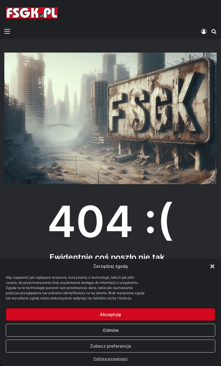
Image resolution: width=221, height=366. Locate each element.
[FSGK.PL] (31, 12)
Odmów (111, 330)
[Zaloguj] (204, 31)
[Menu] (7, 31)
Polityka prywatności (110, 359)
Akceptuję (110, 314)
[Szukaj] (214, 31)
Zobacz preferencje (110, 346)
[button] (212, 266)
